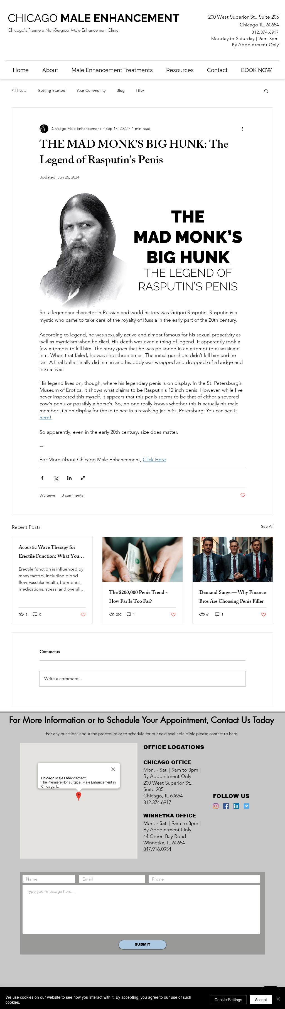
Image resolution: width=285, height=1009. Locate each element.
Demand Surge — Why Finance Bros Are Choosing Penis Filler (232, 597)
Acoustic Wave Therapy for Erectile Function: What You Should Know (49, 552)
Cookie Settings (228, 999)
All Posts (19, 90)
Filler (140, 90)
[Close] (278, 1000)
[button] (112, 70)
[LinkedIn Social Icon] (236, 806)
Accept (261, 999)
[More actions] (242, 128)
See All (267, 526)
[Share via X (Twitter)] (55, 478)
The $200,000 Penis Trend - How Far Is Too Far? (138, 597)
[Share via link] (83, 478)
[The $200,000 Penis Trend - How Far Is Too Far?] (142, 559)
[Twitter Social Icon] (246, 806)
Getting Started (51, 90)
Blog (121, 90)
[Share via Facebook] (42, 478)
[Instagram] (215, 806)
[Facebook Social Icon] (226, 806)
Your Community (91, 90)
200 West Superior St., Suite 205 (243, 17)
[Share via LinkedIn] (69, 478)
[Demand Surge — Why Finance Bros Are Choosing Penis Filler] (233, 559)
